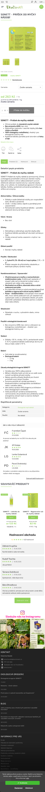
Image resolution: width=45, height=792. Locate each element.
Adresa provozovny (8, 750)
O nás (3, 740)
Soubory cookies (7, 756)
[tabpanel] (11, 510)
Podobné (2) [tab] (13, 161)
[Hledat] (32, 2)
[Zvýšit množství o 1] (7, 110)
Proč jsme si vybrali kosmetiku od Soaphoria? (17, 693)
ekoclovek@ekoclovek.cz (13, 659)
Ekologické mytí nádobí (26, 407)
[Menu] (2, 6)
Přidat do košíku (21, 110)
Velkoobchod (5, 758)
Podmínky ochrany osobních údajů (13, 753)
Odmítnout (29, 788)
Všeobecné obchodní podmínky (12, 743)
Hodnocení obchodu (22, 534)
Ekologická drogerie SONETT (11, 678)
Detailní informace (7, 142)
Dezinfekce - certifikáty (9, 769)
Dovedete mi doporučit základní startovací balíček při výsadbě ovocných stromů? (21, 717)
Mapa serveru (6, 761)
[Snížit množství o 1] (2, 110)
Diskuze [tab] (33, 161)
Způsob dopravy (6, 748)
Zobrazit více (22, 600)
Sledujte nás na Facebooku (13, 665)
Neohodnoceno (17, 80)
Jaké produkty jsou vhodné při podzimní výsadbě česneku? (19, 708)
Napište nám (5, 766)
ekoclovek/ (8, 667)
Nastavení (18, 788)
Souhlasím (23, 783)
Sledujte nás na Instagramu (23, 616)
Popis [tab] (4, 161)
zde (27, 778)
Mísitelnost (5, 763)
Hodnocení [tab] (24, 161)
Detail (11, 517)
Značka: (15, 75)
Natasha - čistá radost (9, 685)
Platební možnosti (7, 745)
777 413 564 (8, 662)
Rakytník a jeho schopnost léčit (12, 726)
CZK (41, 2)
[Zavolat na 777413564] (7, 2)
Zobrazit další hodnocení (34, 478)
